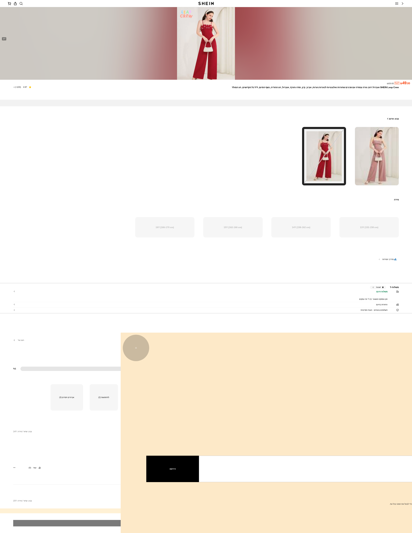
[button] (402, 3)
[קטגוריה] (397, 3)
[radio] (377, 156)
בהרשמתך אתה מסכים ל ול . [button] (364, 496)
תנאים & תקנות (343, 496)
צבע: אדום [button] (394, 119)
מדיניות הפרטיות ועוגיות (361, 496)
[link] (21, 3)
